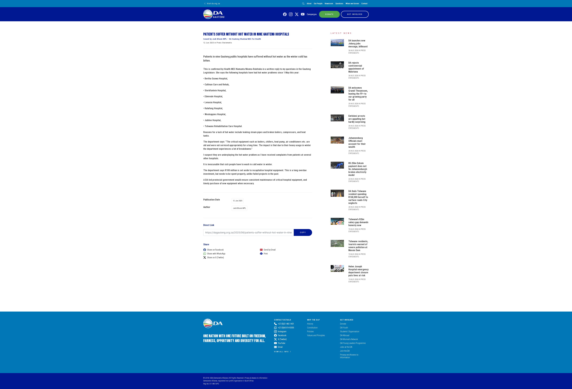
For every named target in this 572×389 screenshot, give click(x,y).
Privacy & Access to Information (256, 378)
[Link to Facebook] (285, 14)
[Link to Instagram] (291, 14)
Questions (339, 3)
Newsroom (329, 3)
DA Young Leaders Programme (353, 343)
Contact (364, 3)
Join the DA (345, 351)
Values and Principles (316, 335)
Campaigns (312, 14)
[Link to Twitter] (297, 14)
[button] (228, 249)
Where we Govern (352, 3)
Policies (310, 331)
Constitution (312, 327)
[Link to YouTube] (302, 14)
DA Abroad (344, 335)
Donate (343, 324)
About (309, 3)
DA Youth (344, 327)
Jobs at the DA (346, 347)
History (310, 324)
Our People (318, 3)
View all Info (281, 352)
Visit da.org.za (213, 3)
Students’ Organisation (349, 331)
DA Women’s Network (349, 339)
